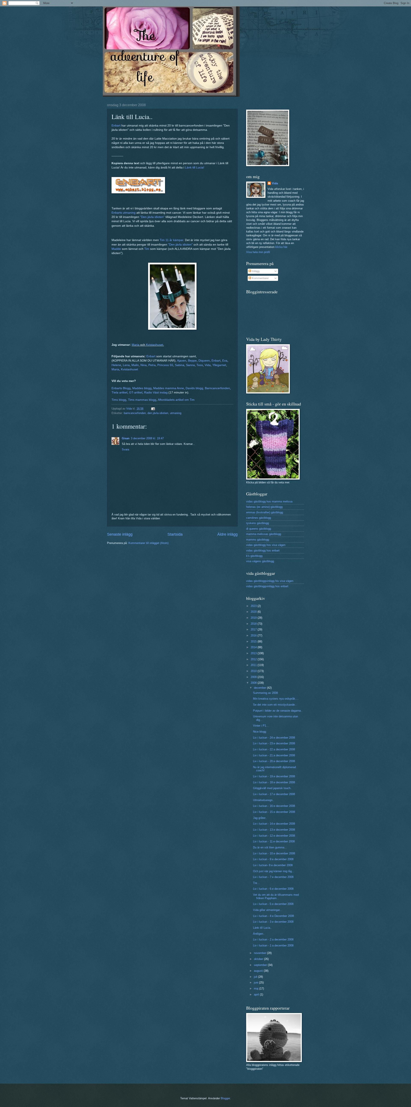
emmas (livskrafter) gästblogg (264, 512)
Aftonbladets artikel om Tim (176, 399)
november (260, 953)
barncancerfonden (135, 413)
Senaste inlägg (120, 534)
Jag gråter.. (260, 817)
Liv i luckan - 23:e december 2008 (274, 743)
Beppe (192, 360)
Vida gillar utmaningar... (267, 910)
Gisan (126, 438)
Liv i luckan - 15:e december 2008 (274, 811)
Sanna (190, 365)
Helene (116, 365)
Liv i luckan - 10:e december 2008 (274, 853)
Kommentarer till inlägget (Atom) (148, 543)
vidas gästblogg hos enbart (263, 550)
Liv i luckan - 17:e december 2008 (274, 794)
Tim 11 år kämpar (171, 240)
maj (256, 988)
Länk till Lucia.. (262, 927)
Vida (208, 365)
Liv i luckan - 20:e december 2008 (274, 761)
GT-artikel (135, 392)
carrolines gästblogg (258, 517)
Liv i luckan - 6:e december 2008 (273, 888)
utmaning (175, 413)
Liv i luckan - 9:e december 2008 (273, 859)
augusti (259, 970)
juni (256, 982)
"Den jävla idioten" (152, 217)
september (261, 965)
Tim (146, 248)
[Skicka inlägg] (153, 408)
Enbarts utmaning (124, 212)
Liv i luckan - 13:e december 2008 (274, 829)
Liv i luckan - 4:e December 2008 (273, 916)
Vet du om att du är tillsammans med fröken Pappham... (276, 896)
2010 (254, 671)
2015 (254, 641)
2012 (254, 659)
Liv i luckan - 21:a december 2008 (274, 755)
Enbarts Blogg (121, 388)
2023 (254, 606)
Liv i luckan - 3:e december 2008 (273, 921)
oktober (259, 959)
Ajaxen (181, 360)
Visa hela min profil (258, 252)
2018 (254, 623)
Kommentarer (260, 278)
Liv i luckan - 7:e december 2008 (273, 877)
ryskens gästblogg (257, 523)
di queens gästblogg (258, 528)
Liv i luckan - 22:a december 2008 (274, 749)
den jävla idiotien (157, 413)
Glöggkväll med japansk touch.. (272, 788)
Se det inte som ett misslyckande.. (274, 704)
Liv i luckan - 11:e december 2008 (274, 841)
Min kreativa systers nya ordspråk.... (276, 698)
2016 (254, 635)
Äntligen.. (259, 933)
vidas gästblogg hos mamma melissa (269, 501)
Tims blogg (119, 399)
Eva (224, 360)
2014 (254, 647)
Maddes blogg (142, 388)
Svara (125, 449)
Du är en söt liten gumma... (270, 847)
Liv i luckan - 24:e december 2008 (274, 737)
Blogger (225, 1098)
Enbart (116, 125)
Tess (200, 365)
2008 (254, 682)
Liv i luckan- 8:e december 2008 (273, 865)
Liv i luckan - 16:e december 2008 (274, 806)
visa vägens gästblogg (260, 561)
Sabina (179, 365)
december (260, 687)
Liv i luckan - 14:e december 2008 (274, 823)
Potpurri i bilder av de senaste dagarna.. (277, 710)
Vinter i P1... (261, 725)
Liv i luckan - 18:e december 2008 (274, 782)
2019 (254, 617)
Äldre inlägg (227, 534)
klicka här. (281, 247)
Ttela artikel (119, 392)
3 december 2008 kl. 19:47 (147, 438)
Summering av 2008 (265, 692)
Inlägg (255, 271)
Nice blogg (259, 731)
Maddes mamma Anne (168, 388)
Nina (143, 365)
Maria (135, 344)
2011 (254, 665)
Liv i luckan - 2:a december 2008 (273, 939)
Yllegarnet (219, 365)
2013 (254, 653)
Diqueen (204, 360)
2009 (254, 677)
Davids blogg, (195, 388)
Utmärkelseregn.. (263, 800)
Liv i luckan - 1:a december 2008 (273, 945)
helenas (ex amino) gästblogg (264, 506)
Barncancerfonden (217, 388)
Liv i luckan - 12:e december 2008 (274, 835)
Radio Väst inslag (156, 392)
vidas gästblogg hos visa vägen (265, 545)
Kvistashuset (154, 344)
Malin (135, 365)
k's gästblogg (254, 555)
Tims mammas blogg (142, 399)
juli (256, 976)
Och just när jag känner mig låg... (273, 871)
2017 (254, 629)
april (257, 994)
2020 (254, 611)
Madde (116, 248)
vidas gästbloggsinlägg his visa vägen (269, 581)
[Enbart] (138, 192)
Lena (126, 365)
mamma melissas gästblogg (263, 534)
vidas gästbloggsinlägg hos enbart (267, 586)
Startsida (175, 534)
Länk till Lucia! (194, 167)
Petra (152, 365)
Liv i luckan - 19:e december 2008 (274, 776)
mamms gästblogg (257, 539)
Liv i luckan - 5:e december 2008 (273, 904)
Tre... (256, 883)
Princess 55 (165, 365)
